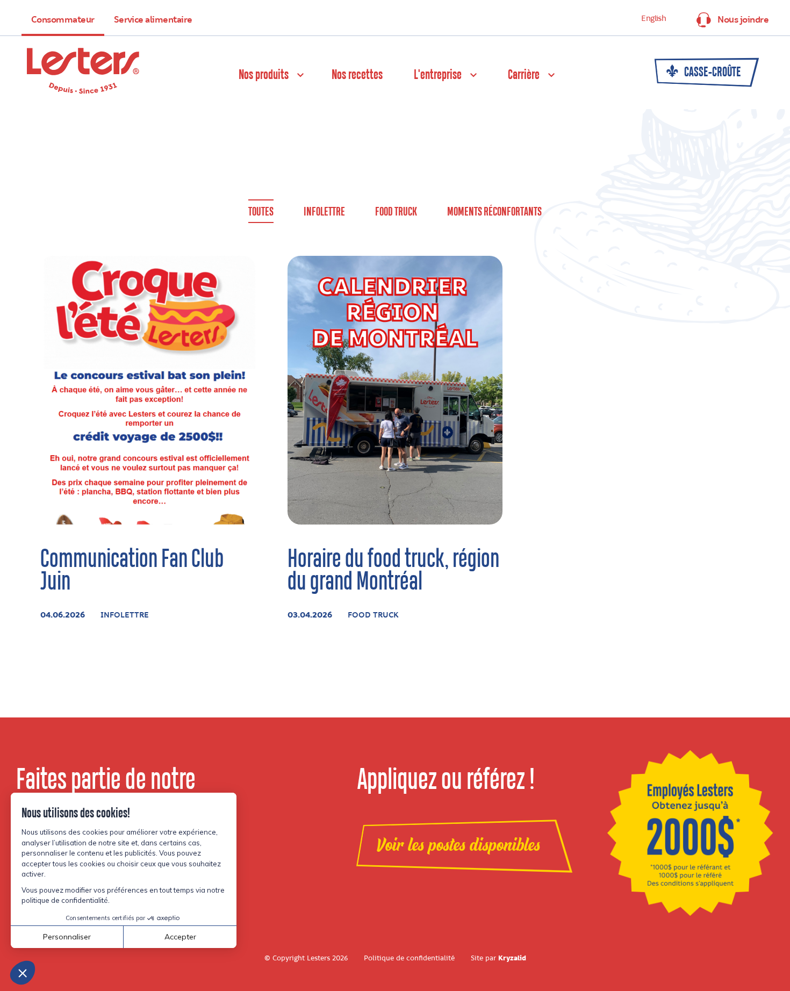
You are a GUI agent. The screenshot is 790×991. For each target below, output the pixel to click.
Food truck (396, 212)
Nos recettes (357, 75)
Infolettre (324, 212)
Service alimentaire (153, 20)
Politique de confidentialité (409, 958)
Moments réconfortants (494, 212)
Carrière (524, 75)
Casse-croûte (711, 72)
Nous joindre (743, 20)
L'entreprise (438, 75)
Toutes (261, 212)
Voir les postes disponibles (458, 845)
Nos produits (264, 75)
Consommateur (63, 20)
